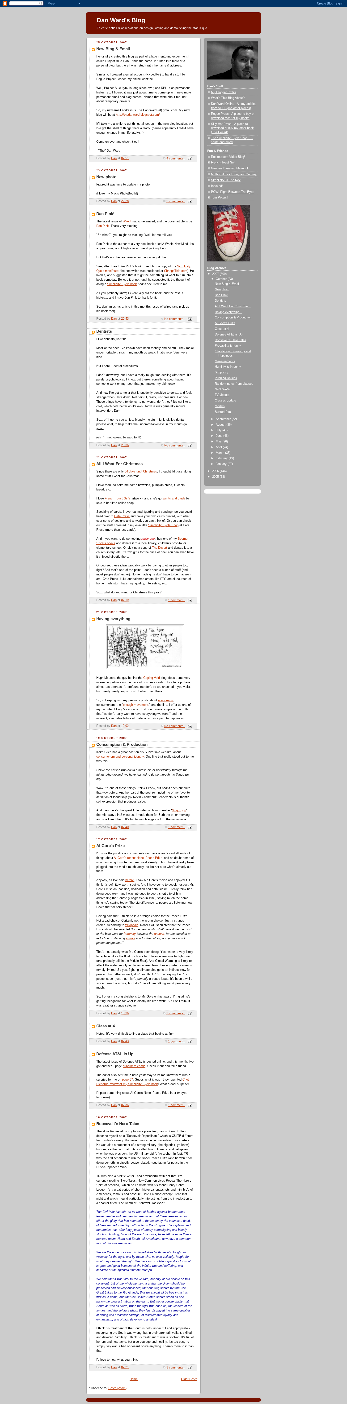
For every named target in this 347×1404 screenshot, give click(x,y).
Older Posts (189, 1379)
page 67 (127, 1079)
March (220, 453)
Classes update (225, 400)
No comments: (174, 319)
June (219, 435)
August (221, 424)
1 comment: (176, 600)
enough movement (135, 704)
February (222, 458)
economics (165, 700)
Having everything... (115, 619)
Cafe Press (122, 516)
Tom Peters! (219, 197)
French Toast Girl (223, 162)
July (219, 430)
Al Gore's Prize (110, 845)
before (129, 880)
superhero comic (134, 1066)
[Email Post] (189, 158)
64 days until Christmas (141, 471)
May (219, 441)
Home (134, 1379)
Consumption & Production (122, 744)
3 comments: (175, 201)
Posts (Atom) (117, 1388)
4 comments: (175, 158)
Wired (127, 221)
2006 (216, 471)
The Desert (159, 547)
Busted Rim (223, 412)
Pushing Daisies (226, 378)
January (222, 464)
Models (220, 406)
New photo (106, 177)
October (222, 279)
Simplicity (221, 372)
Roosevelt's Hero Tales (117, 1123)
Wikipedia (131, 925)
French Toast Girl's (118, 498)
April (219, 447)
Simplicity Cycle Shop (163, 525)
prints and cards (174, 498)
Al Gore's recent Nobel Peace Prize (138, 858)
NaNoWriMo (223, 389)
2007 (216, 274)
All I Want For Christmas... (121, 464)
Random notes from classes (234, 383)
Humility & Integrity (228, 366)
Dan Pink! (105, 214)
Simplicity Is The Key (226, 180)
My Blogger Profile (223, 92)
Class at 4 (105, 1026)
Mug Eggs (179, 810)
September (224, 419)
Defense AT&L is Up (114, 1054)
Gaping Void (151, 678)
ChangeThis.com (175, 271)
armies (130, 938)
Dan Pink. (103, 226)
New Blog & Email (113, 49)
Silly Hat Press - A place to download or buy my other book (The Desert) (232, 128)
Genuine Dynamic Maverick (230, 168)
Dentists (104, 331)
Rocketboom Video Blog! (228, 157)
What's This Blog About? (228, 98)
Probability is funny (228, 345)
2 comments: (175, 1013)
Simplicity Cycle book (122, 284)
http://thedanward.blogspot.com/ (138, 114)
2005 (216, 476)
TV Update (222, 395)
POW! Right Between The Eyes (232, 192)
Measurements (225, 361)
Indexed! (217, 186)
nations (159, 934)
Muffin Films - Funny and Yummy (234, 174)
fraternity (130, 934)
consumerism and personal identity (120, 756)
